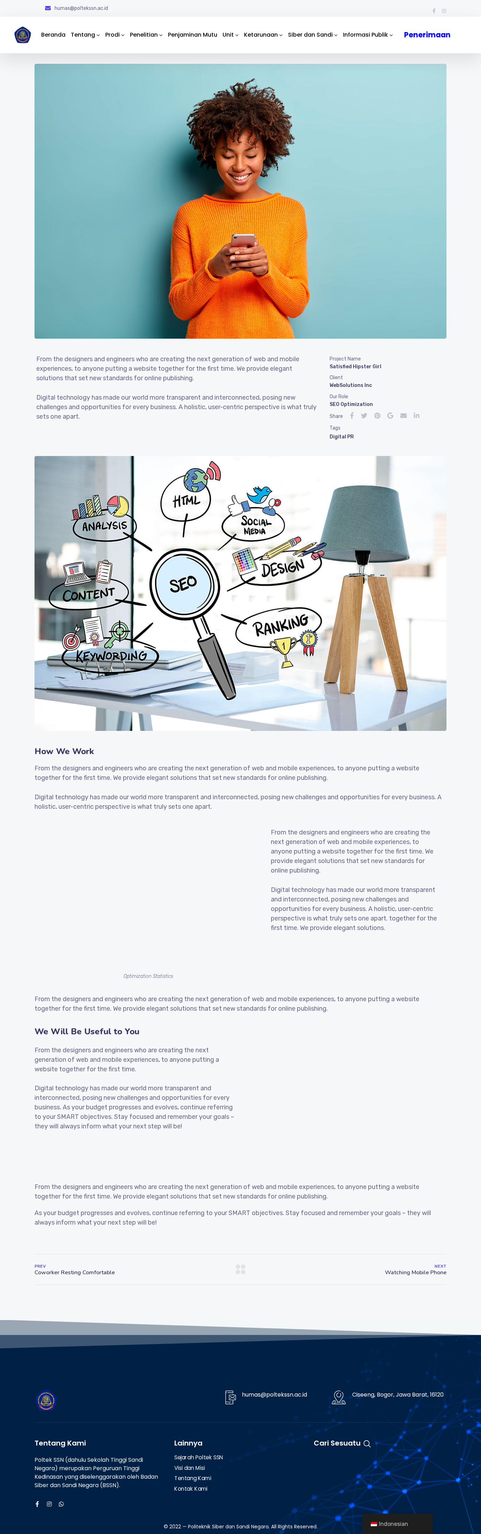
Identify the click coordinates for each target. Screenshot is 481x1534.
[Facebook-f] (433, 10)
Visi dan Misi (189, 1468)
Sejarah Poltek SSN (198, 1457)
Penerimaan (424, 35)
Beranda (53, 35)
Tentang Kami (192, 1479)
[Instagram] (444, 10)
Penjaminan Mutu (192, 35)
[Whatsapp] (61, 1504)
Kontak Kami (190, 1489)
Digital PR (342, 437)
